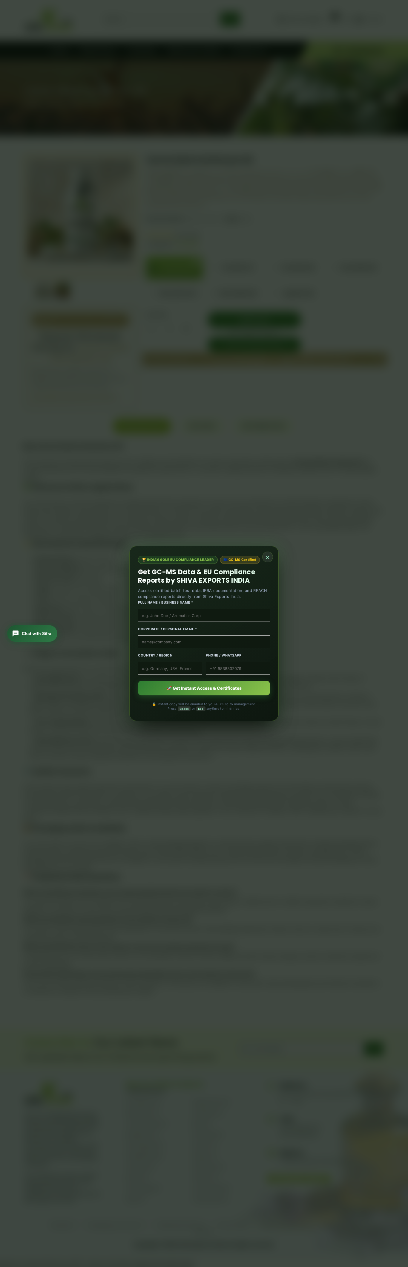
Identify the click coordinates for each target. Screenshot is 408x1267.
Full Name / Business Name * (165, 602)
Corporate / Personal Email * (167, 629)
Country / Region (155, 655)
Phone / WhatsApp (223, 655)
